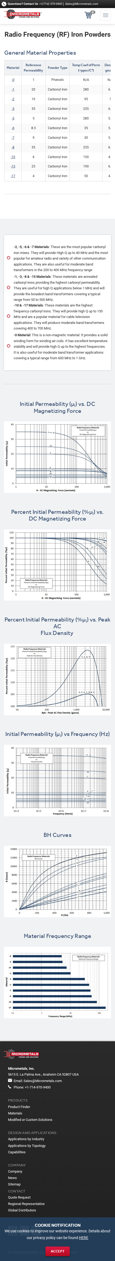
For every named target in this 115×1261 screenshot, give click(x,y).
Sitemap (14, 1184)
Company (15, 1171)
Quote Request (19, 1197)
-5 (13, 118)
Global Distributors (22, 1210)
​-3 (13, 109)
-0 (13, 80)
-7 (13, 138)
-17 (13, 176)
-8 (13, 147)
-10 (13, 157)
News (12, 1178)
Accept (57, 1251)
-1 (13, 89)
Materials (15, 1113)
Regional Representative (26, 1204)
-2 (13, 99)
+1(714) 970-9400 (50, 4)
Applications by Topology (26, 1146)
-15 (13, 166)
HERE (83, 1238)
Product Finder (19, 1107)
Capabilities (17, 1152)
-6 (13, 128)
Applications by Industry (26, 1139)
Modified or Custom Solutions (30, 1120)
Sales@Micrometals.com (81, 4)
